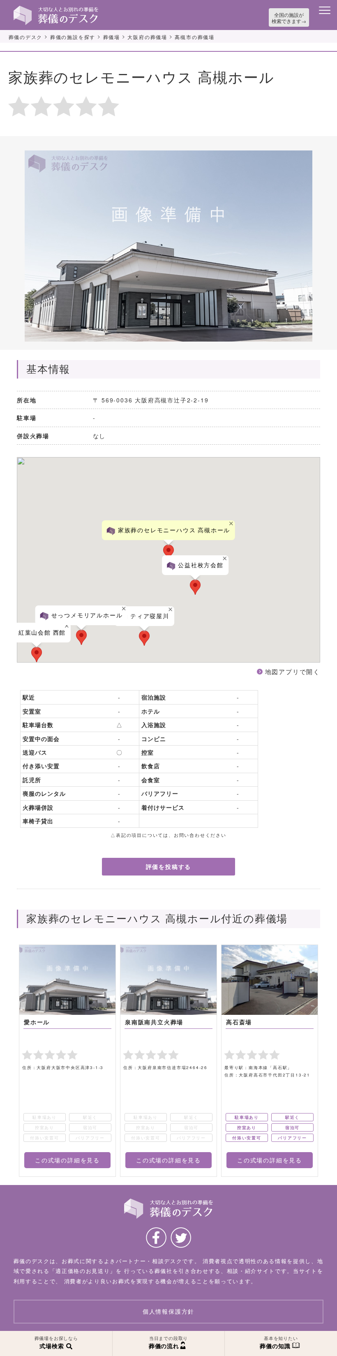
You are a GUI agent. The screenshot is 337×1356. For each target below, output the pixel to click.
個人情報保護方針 (168, 1311)
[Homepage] (56, 9)
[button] (36, 654)
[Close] (67, 626)
